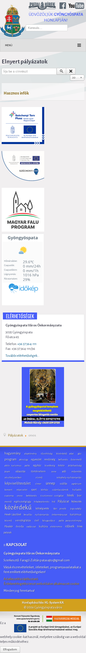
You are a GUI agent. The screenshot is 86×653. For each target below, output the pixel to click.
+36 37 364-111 (27, 344)
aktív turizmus (13, 465)
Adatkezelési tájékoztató (21, 579)
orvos (20, 495)
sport (34, 489)
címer (38, 483)
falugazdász (48, 520)
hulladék (76, 489)
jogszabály (75, 508)
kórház (44, 489)
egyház (37, 465)
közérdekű (18, 507)
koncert (8, 489)
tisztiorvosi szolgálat (52, 495)
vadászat (31, 526)
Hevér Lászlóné (13, 514)
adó (64, 471)
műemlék (76, 471)
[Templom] (43, 397)
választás (20, 471)
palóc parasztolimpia (70, 520)
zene (53, 471)
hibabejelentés (41, 501)
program (10, 459)
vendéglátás (23, 520)
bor (79, 495)
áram (7, 471)
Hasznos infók (16, 93)
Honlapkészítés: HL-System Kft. (43, 602)
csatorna (9, 495)
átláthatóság (74, 465)
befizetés (63, 459)
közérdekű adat (65, 453)
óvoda (20, 526)
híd (53, 501)
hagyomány (13, 453)
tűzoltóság (46, 453)
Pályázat (63, 501)
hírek (70, 495)
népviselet (21, 489)
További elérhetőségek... (22, 355)
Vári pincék (59, 508)
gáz (79, 453)
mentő (8, 501)
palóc (27, 465)
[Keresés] (61, 71)
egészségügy (22, 501)
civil (37, 520)
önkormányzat (59, 514)
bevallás (28, 514)
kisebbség (50, 465)
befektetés (31, 495)
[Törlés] (70, 71)
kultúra (43, 526)
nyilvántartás (42, 514)
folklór (61, 465)
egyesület (36, 459)
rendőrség (49, 459)
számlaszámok (60, 489)
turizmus (75, 514)
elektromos (56, 526)
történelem (38, 471)
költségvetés (42, 508)
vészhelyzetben (13, 477)
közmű (8, 520)
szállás (63, 483)
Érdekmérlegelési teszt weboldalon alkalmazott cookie (41, 584)
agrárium (76, 483)
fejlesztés (76, 501)
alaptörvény (30, 453)
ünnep (50, 483)
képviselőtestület (18, 483)
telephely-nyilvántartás (69, 477)
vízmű (39, 477)
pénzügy (23, 459)
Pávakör (9, 526)
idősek (69, 526)
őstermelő (76, 459)
